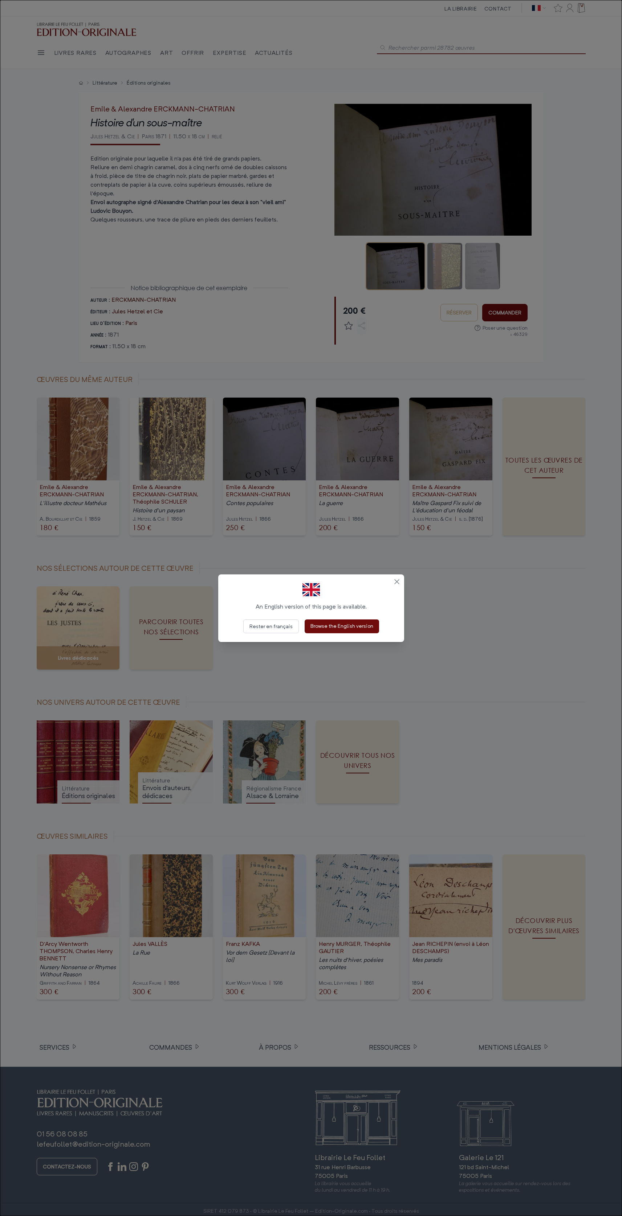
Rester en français (271, 626)
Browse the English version (341, 626)
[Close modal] (397, 581)
